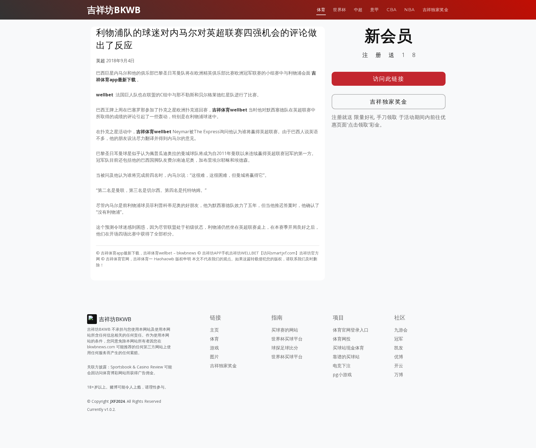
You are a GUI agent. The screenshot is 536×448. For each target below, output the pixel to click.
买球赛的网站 (284, 330)
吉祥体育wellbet (229, 110)
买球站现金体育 (348, 348)
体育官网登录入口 (350, 330)
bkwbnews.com (101, 346)
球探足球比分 (284, 348)
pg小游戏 (342, 374)
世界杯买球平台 (287, 339)
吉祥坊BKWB (114, 10)
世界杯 (339, 9)
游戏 (214, 348)
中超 (358, 9)
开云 (398, 366)
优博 (398, 357)
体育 (321, 9)
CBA (391, 9)
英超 (100, 61)
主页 (214, 330)
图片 (214, 357)
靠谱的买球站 (346, 357)
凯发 (398, 348)
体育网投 (342, 339)
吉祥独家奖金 (435, 9)
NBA (409, 9)
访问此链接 (389, 78)
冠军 (398, 339)
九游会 (401, 330)
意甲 (374, 9)
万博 (398, 374)
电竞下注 (342, 366)
